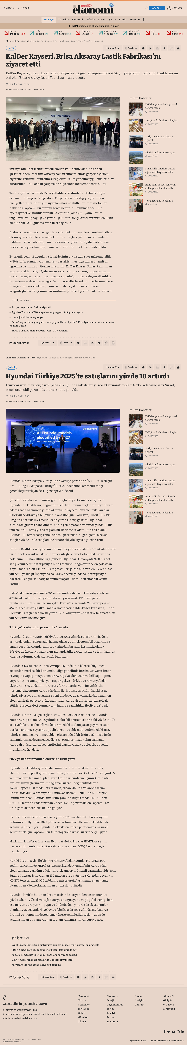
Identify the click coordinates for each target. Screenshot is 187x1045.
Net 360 (37, 1039)
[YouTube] (173, 1032)
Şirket (31, 357)
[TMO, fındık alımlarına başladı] (136, 125)
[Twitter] (168, 1032)
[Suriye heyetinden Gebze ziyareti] (136, 141)
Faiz (153, 31)
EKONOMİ (41, 1004)
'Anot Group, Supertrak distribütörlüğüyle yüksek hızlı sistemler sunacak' (55, 945)
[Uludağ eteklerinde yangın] (136, 157)
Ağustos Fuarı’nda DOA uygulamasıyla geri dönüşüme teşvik (47, 312)
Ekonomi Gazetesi (16, 41)
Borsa (13, 31)
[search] (146, 8)
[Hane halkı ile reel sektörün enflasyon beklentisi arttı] (136, 189)
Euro (61, 31)
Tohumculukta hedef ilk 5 (159, 200)
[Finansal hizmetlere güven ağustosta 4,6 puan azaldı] (136, 173)
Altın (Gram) (110, 31)
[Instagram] (178, 1032)
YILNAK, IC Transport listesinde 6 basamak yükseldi (42, 960)
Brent (175, 31)
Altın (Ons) (134, 31)
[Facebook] (165, 1032)
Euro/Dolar (87, 31)
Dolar (38, 31)
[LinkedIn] (182, 1032)
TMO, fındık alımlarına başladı (161, 120)
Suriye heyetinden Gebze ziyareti (31, 307)
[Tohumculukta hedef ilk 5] (136, 205)
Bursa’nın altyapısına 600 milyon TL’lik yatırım (40, 330)
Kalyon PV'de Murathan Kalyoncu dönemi (36, 964)
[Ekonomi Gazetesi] (93, 8)
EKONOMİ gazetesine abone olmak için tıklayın (93, 26)
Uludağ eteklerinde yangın (28, 317)
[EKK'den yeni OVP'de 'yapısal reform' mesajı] (136, 109)
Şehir (31, 41)
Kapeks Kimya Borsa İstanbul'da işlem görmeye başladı (45, 955)
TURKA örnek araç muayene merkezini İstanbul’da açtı (44, 950)
